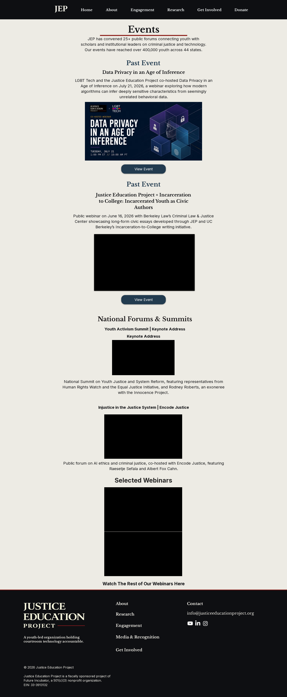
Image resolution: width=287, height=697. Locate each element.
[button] (111, 10)
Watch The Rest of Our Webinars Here (143, 583)
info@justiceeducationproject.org (220, 613)
